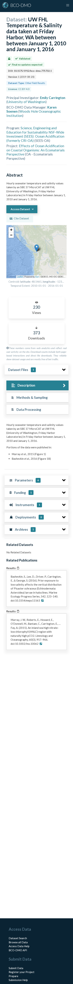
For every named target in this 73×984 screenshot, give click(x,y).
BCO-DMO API (18, 950)
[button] (36, 248)
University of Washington (26, 102)
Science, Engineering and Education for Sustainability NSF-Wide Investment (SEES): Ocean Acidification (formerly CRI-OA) (35, 134)
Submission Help (18, 980)
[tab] (37, 385)
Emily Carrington (52, 98)
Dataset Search (18, 938)
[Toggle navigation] (67, 5)
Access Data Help (19, 946)
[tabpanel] (36, 443)
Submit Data (16, 968)
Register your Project (21, 972)
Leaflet (20, 276)
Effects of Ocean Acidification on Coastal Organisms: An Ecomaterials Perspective (35, 150)
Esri (37, 276)
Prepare (13, 976)
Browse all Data (18, 942)
